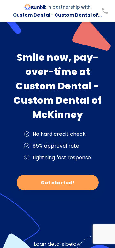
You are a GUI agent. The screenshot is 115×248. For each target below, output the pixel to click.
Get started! (58, 182)
